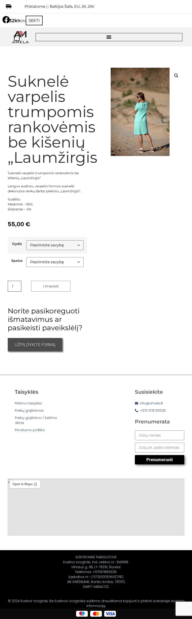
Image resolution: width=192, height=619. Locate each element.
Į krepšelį (51, 286)
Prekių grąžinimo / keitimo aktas (36, 420)
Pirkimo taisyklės (28, 403)
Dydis (17, 243)
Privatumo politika (30, 430)
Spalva (17, 260)
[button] (109, 37)
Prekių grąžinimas (29, 410)
